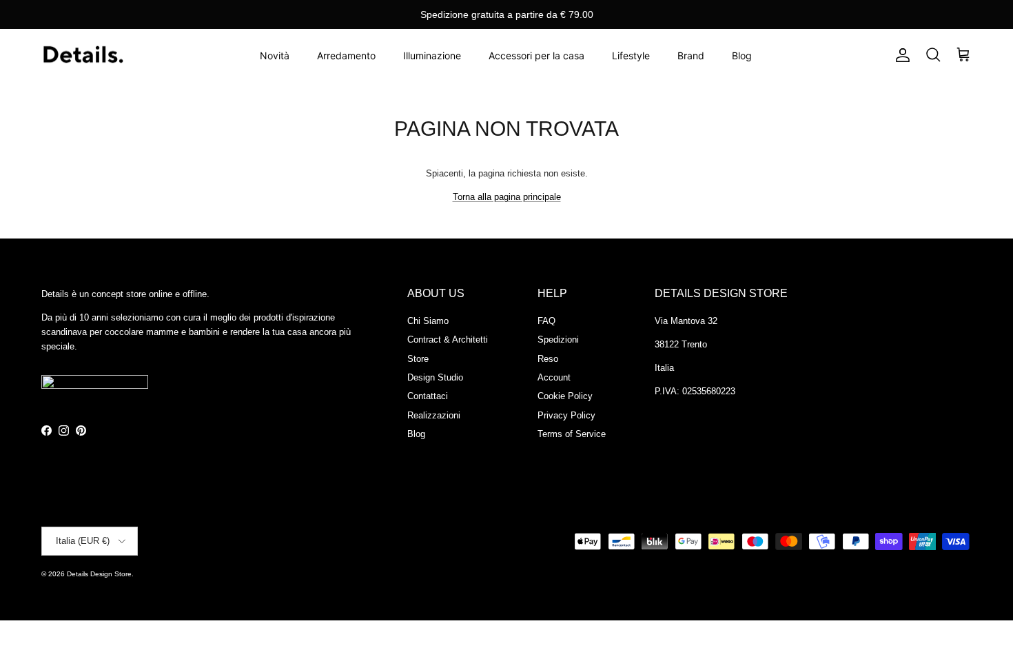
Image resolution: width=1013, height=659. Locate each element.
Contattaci (427, 396)
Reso (548, 359)
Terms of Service (572, 434)
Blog (742, 55)
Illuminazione (432, 55)
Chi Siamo (428, 321)
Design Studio (435, 377)
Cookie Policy (565, 396)
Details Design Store (99, 574)
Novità (274, 55)
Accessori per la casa (536, 55)
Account (554, 377)
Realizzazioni (433, 415)
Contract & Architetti (447, 339)
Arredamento (346, 55)
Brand (690, 55)
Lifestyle (631, 55)
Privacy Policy (566, 415)
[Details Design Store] (82, 55)
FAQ (546, 321)
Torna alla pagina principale (507, 197)
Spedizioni (558, 339)
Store (418, 359)
